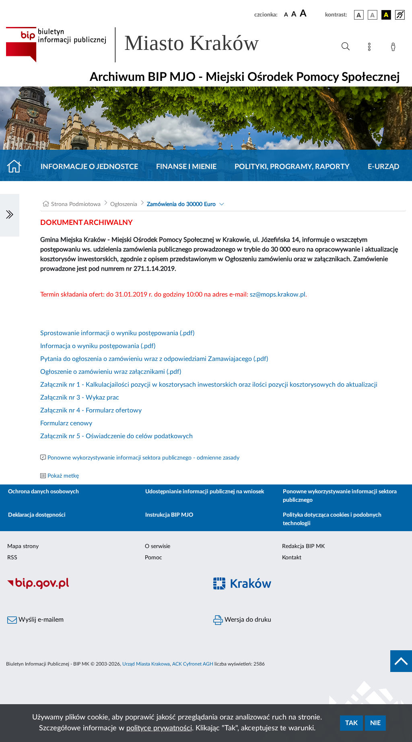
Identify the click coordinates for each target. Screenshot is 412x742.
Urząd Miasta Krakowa (146, 664)
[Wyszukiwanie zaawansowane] (346, 47)
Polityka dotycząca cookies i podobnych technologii (332, 519)
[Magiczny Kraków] (309, 588)
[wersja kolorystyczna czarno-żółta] (386, 15)
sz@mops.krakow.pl (277, 294)
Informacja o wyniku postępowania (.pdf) (97, 346)
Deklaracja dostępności (37, 515)
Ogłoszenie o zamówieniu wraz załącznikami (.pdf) (110, 372)
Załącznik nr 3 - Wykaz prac (79, 397)
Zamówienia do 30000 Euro (181, 204)
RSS (12, 558)
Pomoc (153, 558)
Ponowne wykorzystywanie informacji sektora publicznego (340, 496)
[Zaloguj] (394, 48)
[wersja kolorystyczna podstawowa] (359, 15)
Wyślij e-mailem (40, 619)
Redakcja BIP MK (303, 546)
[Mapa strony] (371, 48)
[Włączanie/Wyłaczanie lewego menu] (9, 215)
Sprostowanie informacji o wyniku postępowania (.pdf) (117, 333)
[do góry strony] (401, 661)
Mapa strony (23, 546)
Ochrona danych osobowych (43, 492)
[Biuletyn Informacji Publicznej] (103, 588)
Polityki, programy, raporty (292, 167)
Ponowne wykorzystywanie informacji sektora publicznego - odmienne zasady (143, 458)
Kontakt (291, 558)
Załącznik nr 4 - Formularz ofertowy (91, 410)
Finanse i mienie (186, 167)
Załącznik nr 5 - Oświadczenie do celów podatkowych (116, 436)
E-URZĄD (384, 167)
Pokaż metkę (63, 476)
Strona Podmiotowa (76, 204)
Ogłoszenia (123, 204)
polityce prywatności (159, 728)
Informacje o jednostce (89, 167)
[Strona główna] (17, 167)
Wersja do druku (247, 619)
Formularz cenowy (66, 423)
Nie (375, 723)
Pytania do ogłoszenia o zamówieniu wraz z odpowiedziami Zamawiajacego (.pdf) (154, 359)
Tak (351, 723)
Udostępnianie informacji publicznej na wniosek (204, 492)
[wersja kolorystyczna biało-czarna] (373, 15)
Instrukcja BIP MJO (169, 515)
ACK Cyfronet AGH (192, 664)
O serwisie (157, 546)
